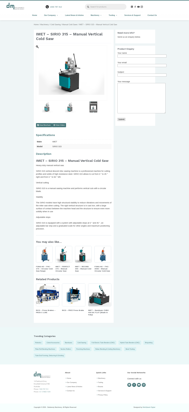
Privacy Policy (103, 395)
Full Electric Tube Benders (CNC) (103, 342)
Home (34, 15)
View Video (60, 125)
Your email (122, 62)
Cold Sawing (55, 25)
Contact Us (152, 15)
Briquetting (148, 342)
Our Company (50, 15)
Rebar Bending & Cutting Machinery (107, 349)
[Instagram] (142, 7)
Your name (122, 53)
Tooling (112, 15)
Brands (100, 386)
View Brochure (45, 125)
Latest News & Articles (74, 15)
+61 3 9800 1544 (44, 392)
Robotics (38, 342)
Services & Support (132, 15)
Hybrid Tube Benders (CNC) (130, 342)
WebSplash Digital (149, 407)
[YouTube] (138, 7)
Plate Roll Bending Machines (45, 349)
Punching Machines (83, 349)
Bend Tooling (130, 349)
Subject (120, 72)
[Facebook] (135, 7)
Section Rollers (65, 349)
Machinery (95, 15)
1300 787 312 (56, 7)
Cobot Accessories (53, 342)
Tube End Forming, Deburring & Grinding (49, 355)
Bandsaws (68, 342)
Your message (123, 81)
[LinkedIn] (132, 7)
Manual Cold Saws (69, 25)
